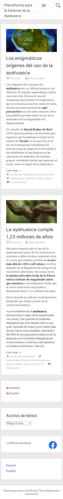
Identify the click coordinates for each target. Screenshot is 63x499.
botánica (36, 360)
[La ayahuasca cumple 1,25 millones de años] (31, 222)
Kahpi (40, 178)
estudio (15, 129)
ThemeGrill (31, 494)
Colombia (30, 178)
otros (52, 256)
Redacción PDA (36, 78)
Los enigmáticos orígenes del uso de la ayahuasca (29, 65)
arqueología (17, 178)
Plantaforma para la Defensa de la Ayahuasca (18, 10)
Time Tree (38, 364)
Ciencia (40, 174)
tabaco (48, 178)
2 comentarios (18, 182)
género (46, 360)
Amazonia (16, 174)
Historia (49, 174)
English (11, 470)
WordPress (31, 490)
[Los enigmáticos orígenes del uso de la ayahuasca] (31, 51)
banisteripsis (13, 360)
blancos (26, 360)
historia (10, 364)
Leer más (13, 170)
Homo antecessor (19, 287)
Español (11, 465)
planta (27, 364)
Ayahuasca (29, 174)
